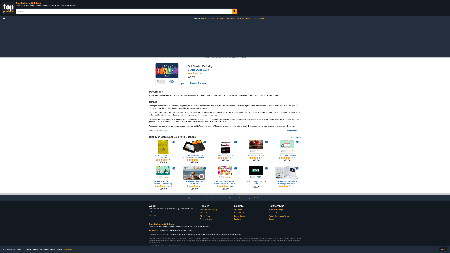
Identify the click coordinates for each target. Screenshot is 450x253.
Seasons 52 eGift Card (256, 155)
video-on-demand (232, 18)
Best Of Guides (240, 213)
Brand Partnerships (276, 210)
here (293, 126)
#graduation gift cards (196, 198)
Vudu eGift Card (198, 69)
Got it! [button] (443, 249)
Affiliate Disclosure (206, 213)
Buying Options (198, 83)
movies (204, 18)
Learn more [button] (68, 249)
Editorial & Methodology (208, 210)
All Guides (238, 210)
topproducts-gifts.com (161, 234)
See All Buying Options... (159, 130)
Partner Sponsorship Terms (279, 216)
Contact (271, 219)
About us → (153, 215)
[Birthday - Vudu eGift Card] (167, 75)
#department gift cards (228, 198)
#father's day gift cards (247, 198)
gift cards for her (248, 18)
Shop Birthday (296, 137)
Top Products (153, 230)
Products (237, 219)
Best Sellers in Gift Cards (28, 3)
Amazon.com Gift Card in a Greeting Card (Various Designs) (287, 183)
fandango (260, 18)
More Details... (292, 130)
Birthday (207, 66)
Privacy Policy (205, 216)
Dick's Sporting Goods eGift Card (256, 183)
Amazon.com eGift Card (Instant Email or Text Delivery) (225, 183)
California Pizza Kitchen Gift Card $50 (163, 156)
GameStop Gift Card (225, 155)
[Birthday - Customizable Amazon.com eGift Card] (204, 168)
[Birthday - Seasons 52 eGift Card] (266, 142)
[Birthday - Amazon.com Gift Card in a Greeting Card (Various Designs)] (297, 168)
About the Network (275, 213)
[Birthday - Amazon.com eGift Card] (297, 142)
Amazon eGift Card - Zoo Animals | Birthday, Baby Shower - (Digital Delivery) (163, 183)
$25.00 (191, 76)
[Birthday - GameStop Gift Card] (235, 142)
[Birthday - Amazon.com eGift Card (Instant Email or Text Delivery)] (235, 168)
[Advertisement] (225, 39)
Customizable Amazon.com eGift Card (194, 183)
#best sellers (262, 198)
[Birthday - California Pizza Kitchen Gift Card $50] (173, 142)
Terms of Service (206, 219)
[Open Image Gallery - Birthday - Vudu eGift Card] (182, 84)
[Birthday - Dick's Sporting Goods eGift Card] (266, 168)
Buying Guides (239, 216)
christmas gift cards (216, 18)
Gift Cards (194, 66)
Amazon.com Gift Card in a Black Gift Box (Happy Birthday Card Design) (194, 156)
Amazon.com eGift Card (287, 155)
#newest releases (212, 198)
